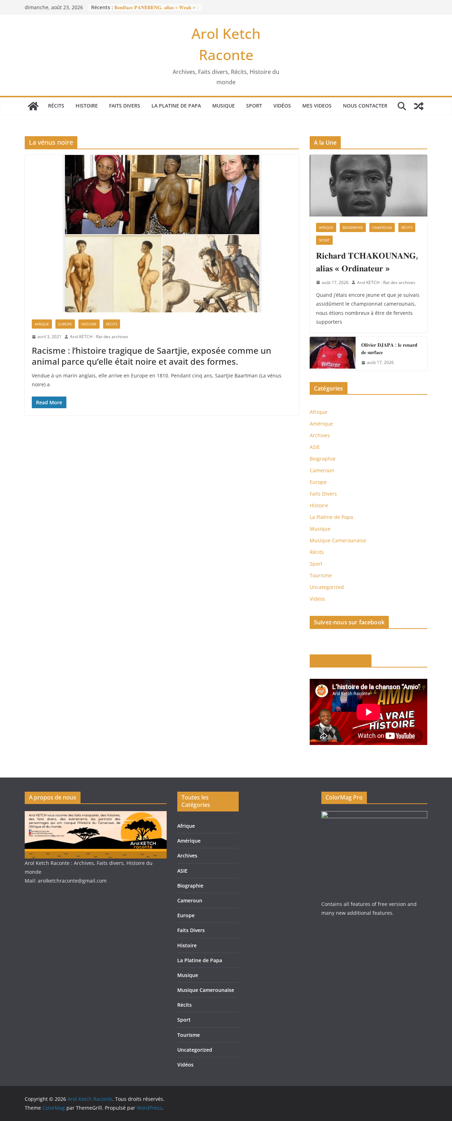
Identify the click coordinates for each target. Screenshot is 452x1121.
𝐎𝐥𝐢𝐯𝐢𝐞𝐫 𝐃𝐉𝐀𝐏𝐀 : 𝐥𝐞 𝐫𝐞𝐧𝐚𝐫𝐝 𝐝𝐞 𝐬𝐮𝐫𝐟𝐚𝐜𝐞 (389, 348)
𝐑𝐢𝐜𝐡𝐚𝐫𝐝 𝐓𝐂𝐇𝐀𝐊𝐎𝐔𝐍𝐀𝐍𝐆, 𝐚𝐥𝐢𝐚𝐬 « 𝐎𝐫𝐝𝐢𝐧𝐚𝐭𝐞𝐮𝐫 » (367, 261)
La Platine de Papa (176, 105)
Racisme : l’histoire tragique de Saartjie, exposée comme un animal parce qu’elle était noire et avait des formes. (151, 356)
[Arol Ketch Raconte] (33, 106)
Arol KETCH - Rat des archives (99, 337)
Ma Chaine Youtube (340, 661)
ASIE (315, 447)
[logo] (96, 815)
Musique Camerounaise (338, 540)
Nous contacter (365, 105)
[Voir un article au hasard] (418, 106)
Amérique (321, 423)
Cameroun (382, 227)
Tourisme (321, 575)
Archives (320, 435)
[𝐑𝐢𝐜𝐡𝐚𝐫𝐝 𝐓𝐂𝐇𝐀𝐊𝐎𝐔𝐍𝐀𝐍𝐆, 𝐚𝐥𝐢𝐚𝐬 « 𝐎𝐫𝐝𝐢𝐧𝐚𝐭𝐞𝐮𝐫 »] (368, 185)
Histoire (87, 105)
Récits (56, 105)
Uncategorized (327, 587)
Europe (65, 324)
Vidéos (282, 105)
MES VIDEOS (317, 105)
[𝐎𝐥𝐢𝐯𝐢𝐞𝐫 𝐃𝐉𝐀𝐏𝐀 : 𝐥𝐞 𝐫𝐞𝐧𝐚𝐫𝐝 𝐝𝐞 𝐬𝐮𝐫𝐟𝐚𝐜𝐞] (333, 354)
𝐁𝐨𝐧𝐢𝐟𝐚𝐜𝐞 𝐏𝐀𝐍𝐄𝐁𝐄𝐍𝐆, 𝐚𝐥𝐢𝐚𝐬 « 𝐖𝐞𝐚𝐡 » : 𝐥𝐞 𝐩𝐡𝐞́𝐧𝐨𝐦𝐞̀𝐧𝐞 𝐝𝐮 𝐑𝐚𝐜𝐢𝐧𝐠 (156, 11)
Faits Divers (124, 105)
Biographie (353, 227)
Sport (254, 105)
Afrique (42, 324)
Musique (223, 105)
